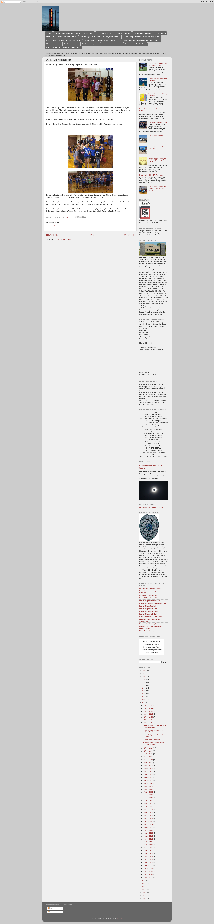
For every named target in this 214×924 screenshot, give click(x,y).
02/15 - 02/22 (148, 859)
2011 (144, 889)
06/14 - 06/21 (148, 810)
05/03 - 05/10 (148, 827)
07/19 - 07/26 (148, 795)
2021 (144, 685)
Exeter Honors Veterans (151, 740)
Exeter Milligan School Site (148, 598)
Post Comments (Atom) (64, 239)
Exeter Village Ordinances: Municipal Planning (113, 33)
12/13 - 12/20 (148, 711)
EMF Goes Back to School (157, 122)
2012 (144, 887)
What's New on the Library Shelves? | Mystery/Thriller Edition (157, 160)
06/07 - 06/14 (148, 812)
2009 (144, 895)
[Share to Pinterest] (85, 217)
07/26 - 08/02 (148, 792)
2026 (144, 670)
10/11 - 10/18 (148, 760)
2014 (144, 881)
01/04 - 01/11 (148, 877)
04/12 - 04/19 (148, 836)
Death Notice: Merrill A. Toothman (151, 175)
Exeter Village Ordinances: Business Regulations (141, 37)
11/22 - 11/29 (148, 720)
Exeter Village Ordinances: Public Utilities (61, 37)
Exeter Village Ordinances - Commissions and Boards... (139, 40)
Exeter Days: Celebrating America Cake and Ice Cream (157, 188)
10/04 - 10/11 (148, 763)
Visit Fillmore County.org (147, 631)
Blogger (119, 918)
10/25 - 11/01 (148, 754)
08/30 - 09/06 (148, 777)
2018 (144, 694)
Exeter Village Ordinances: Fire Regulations (150, 33)
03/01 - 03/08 (148, 854)
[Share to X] (81, 217)
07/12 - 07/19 (148, 798)
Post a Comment (55, 226)
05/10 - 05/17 (148, 824)
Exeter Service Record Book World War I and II (63, 47)
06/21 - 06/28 (148, 807)
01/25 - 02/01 (148, 868)
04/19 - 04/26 (148, 833)
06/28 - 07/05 (148, 804)
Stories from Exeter (53, 44)
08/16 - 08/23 (148, 783)
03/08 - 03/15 (148, 851)
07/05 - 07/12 (148, 801)
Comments (53, 912)
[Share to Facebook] (83, 217)
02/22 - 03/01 (148, 856)
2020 (144, 688)
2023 (144, 679)
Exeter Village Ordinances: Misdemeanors (99, 40)
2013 (144, 884)
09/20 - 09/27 (148, 768)
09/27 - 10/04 (148, 765)
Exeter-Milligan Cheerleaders (149, 601)
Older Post (129, 235)
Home (49, 33)
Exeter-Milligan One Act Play (149, 611)
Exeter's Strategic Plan (90, 44)
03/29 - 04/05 (148, 842)
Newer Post (51, 235)
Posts (51, 908)
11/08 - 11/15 (148, 748)
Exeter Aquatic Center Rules (135, 44)
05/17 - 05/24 (148, 821)
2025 (144, 673)
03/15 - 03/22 (148, 848)
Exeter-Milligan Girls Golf (148, 609)
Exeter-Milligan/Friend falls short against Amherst (157, 64)
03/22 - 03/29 (148, 845)
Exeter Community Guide (112, 44)
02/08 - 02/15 (148, 862)
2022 (144, 682)
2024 (144, 676)
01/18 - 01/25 (148, 871)
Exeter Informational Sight (148, 595)
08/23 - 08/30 (148, 780)
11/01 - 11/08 (148, 751)
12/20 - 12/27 (148, 708)
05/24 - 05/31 (148, 818)
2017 (144, 697)
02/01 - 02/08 (148, 865)
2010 (144, 892)
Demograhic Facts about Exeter (150, 617)
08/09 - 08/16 (148, 786)
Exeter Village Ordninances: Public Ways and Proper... (100, 37)
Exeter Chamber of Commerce (150, 588)
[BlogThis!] (78, 217)
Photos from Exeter (71, 44)
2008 (144, 898)
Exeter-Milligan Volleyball (148, 614)
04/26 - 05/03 (148, 830)
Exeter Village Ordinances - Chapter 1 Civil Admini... (74, 33)
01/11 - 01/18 (148, 874)
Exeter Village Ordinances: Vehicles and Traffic (63, 40)
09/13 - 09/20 (148, 771)
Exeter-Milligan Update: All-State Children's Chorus (154, 726)
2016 (144, 700)
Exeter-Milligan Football (147, 606)
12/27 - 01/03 (148, 705)
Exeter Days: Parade (155, 135)
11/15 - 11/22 (148, 723)
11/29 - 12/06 (148, 717)
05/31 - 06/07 (148, 815)
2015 (144, 703)
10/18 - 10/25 (148, 757)
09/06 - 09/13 (148, 774)
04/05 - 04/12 (148, 839)
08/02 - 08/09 (148, 789)
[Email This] (76, 217)
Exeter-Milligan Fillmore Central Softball (153, 603)
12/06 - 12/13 (148, 714)
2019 (144, 691)
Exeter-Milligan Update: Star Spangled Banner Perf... (153, 731)
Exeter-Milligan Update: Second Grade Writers (154, 743)
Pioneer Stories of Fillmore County (151, 507)
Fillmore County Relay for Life (149, 624)
